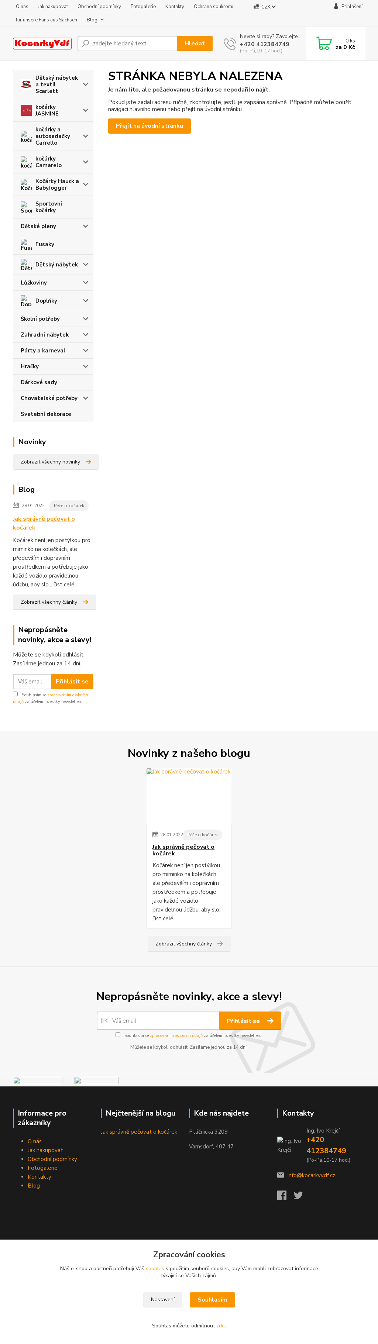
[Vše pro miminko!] (37, 1081)
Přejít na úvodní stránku (149, 126)
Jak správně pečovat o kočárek (44, 523)
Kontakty (174, 6)
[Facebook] (285, 1197)
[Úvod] (42, 44)
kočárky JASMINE (47, 110)
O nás (22, 6)
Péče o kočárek (69, 506)
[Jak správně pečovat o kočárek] (189, 796)
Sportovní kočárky (48, 207)
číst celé (64, 584)
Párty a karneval (43, 350)
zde (220, 1325)
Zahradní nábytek (45, 334)
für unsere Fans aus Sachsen (46, 20)
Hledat (195, 43)
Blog (92, 20)
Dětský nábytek (56, 264)
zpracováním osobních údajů (176, 1035)
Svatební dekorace (46, 414)
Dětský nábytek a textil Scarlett (56, 84)
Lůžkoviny (34, 282)
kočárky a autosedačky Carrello (52, 136)
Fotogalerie (143, 6)
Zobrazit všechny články (49, 602)
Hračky (30, 366)
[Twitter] (302, 1197)
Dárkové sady (39, 382)
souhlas (155, 1268)
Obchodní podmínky (99, 6)
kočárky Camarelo (48, 162)
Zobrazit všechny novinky (50, 461)
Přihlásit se (72, 682)
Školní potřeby (40, 319)
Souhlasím (212, 1300)
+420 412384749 (264, 44)
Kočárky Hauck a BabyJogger (57, 185)
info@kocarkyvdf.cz (311, 1175)
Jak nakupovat (53, 6)
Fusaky (44, 244)
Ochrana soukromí (213, 6)
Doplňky (46, 300)
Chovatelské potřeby (49, 398)
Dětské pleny (38, 226)
